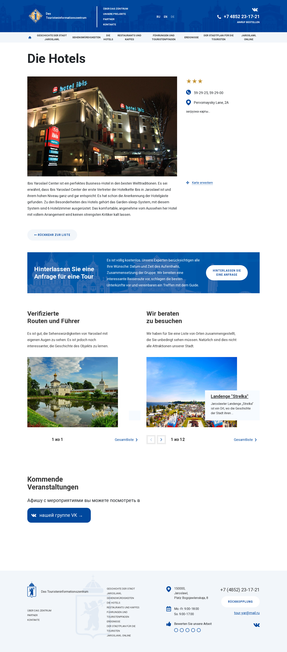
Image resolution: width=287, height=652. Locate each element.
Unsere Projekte (114, 13)
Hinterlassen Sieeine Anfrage (227, 272)
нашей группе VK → (60, 515)
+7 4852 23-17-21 (242, 16)
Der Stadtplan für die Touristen (219, 37)
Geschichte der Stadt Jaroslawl (52, 37)
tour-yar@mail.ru (247, 613)
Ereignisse (191, 37)
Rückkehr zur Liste (53, 234)
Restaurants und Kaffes (129, 37)
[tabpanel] (84, 392)
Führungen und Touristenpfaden (164, 37)
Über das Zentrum (115, 8)
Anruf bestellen (248, 22)
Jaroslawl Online (248, 37)
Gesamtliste (124, 440)
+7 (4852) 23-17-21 (240, 589)
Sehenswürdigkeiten (86, 37)
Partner (108, 19)
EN (165, 16)
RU (158, 16)
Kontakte (109, 24)
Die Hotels (108, 37)
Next (161, 439)
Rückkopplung (240, 601)
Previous (151, 439)
